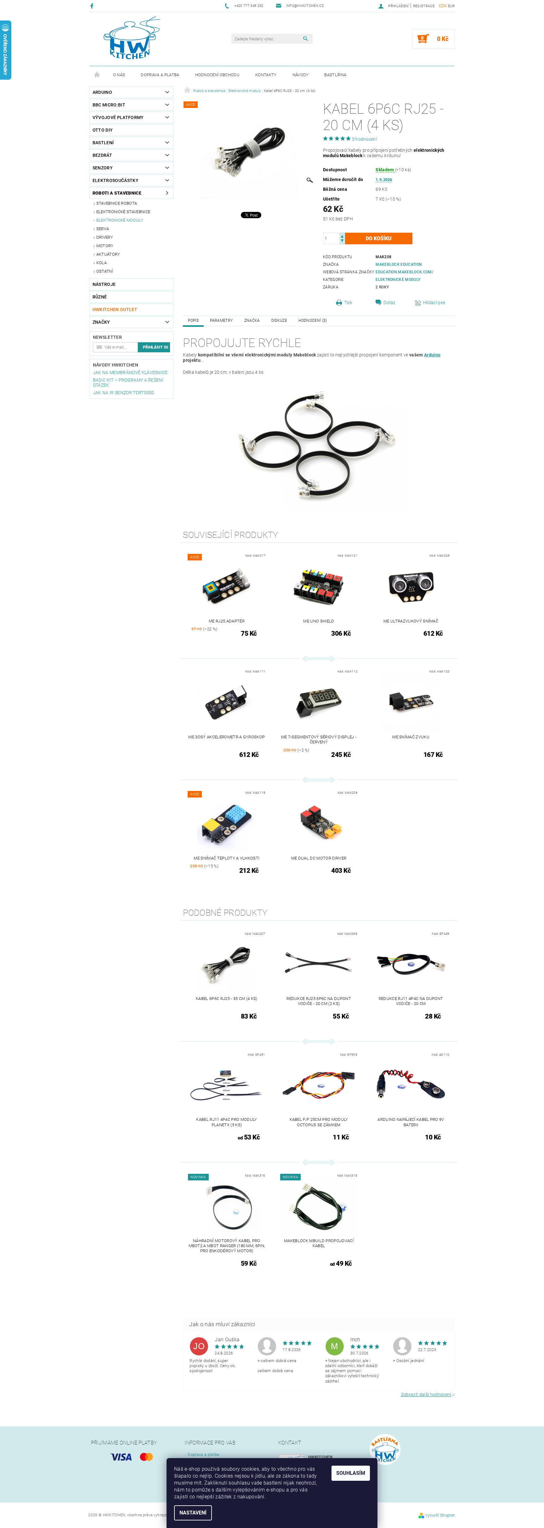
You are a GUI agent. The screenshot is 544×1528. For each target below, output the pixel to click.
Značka (252, 320)
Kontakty (266, 74)
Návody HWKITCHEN (115, 364)
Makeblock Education (399, 264)
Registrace (423, 6)
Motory (105, 245)
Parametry (221, 320)
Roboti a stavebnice (117, 193)
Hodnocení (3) (312, 320)
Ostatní (104, 271)
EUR (451, 6)
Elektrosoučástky (116, 180)
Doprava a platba (160, 74)
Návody (300, 74)
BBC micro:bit (109, 104)
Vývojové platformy (118, 117)
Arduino (102, 92)
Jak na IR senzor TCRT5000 (123, 392)
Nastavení (193, 1513)
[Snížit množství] (342, 241)
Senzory (103, 167)
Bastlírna (335, 74)
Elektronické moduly (119, 220)
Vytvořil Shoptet (440, 1515)
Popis (193, 320)
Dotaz (389, 302)
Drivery (104, 237)
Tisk (348, 302)
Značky (101, 322)
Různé (100, 296)
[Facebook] (92, 6)
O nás (119, 74)
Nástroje (104, 284)
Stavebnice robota (116, 203)
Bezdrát (102, 155)
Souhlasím (350, 1473)
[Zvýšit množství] (342, 236)
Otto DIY (103, 130)
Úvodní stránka (97, 75)
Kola (101, 262)
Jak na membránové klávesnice (130, 372)
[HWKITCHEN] (132, 37)
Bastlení (103, 142)
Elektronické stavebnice (123, 211)
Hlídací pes (434, 302)
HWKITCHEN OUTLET (115, 309)
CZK (443, 5)
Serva (102, 228)
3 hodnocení (364, 139)
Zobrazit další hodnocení (426, 1394)
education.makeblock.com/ (405, 272)
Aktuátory (108, 254)
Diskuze (279, 320)
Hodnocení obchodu (217, 74)
